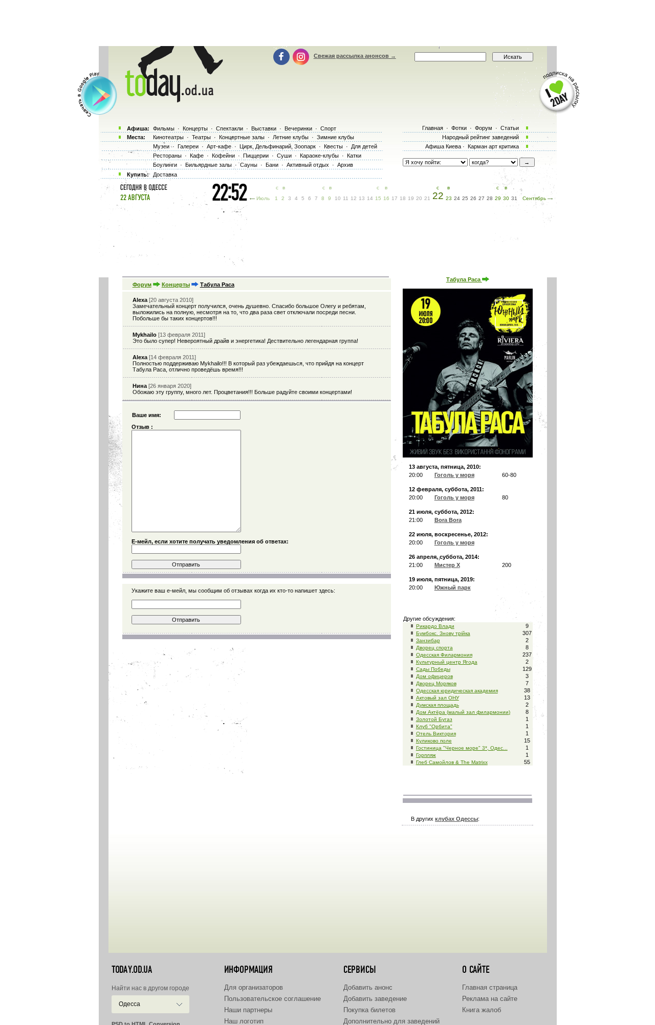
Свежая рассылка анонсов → (355, 56)
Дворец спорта (434, 647)
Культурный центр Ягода (446, 662)
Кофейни (223, 155)
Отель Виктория (436, 733)
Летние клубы (291, 137)
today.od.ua (132, 969)
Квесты (333, 146)
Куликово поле (434, 741)
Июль (263, 198)
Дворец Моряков (436, 683)
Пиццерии (256, 155)
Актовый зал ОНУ (437, 698)
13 (362, 198)
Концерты (176, 284)
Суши (284, 155)
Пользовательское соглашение (272, 998)
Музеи (161, 146)
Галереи (188, 146)
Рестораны (167, 155)
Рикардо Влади (435, 626)
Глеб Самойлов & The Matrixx (452, 762)
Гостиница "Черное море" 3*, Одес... (462, 748)
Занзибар (428, 640)
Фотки (459, 128)
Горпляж (426, 755)
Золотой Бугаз (434, 719)
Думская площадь (437, 705)
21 (427, 198)
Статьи (509, 128)
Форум (142, 284)
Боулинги (165, 165)
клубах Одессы (456, 819)
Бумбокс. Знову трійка (443, 633)
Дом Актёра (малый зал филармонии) (463, 712)
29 (498, 198)
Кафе (197, 155)
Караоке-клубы (319, 155)
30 (506, 198)
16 (386, 198)
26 (473, 198)
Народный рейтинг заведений (480, 137)
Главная (432, 128)
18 (403, 198)
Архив (345, 165)
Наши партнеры (248, 1010)
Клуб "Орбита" (434, 726)
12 (354, 198)
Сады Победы (433, 669)
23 (449, 198)
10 (338, 198)
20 (419, 198)
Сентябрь (534, 198)
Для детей (364, 146)
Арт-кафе (219, 146)
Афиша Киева (443, 146)
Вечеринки (298, 128)
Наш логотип (244, 1021)
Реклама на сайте (489, 998)
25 (465, 198)
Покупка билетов (369, 1010)
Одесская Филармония (444, 655)
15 (378, 198)
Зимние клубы (335, 137)
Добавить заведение (375, 998)
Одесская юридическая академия (457, 690)
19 (411, 198)
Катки (354, 155)
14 (370, 198)
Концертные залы (242, 137)
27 (481, 198)
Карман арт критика (493, 146)
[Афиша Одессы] (169, 100)
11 (345, 198)
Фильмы (163, 128)
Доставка (165, 174)
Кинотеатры (168, 137)
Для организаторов (253, 987)
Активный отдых (308, 165)
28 (490, 198)
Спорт (328, 128)
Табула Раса (464, 279)
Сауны (248, 165)
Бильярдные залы (208, 165)
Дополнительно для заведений (391, 1021)
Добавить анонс (367, 987)
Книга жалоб (481, 1010)
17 (394, 198)
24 (457, 198)
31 (514, 198)
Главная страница (489, 987)
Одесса (129, 1004)
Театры (201, 137)
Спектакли (229, 128)
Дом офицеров (434, 676)
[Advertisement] (327, 23)
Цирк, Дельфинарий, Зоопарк (277, 146)
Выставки (263, 128)
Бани (272, 165)
